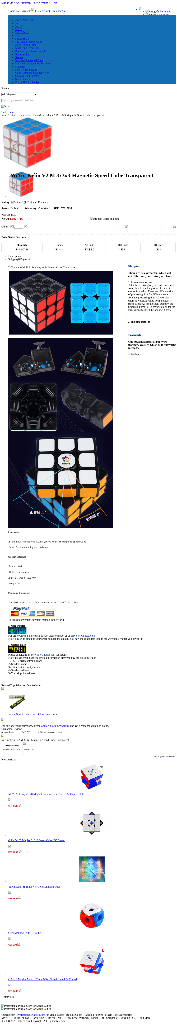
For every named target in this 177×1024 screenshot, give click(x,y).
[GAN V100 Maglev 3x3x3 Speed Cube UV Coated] (92, 835)
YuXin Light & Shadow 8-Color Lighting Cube (34, 886)
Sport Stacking (23, 79)
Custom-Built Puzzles (27, 75)
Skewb (19, 57)
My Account (41, 2)
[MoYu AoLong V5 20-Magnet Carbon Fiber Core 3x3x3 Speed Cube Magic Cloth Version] (92, 788)
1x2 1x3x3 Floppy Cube (28, 41)
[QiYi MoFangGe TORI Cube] (92, 927)
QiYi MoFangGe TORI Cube (24, 932)
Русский (164, 14)
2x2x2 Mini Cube (25, 19)
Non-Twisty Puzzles (26, 69)
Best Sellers (42, 10)
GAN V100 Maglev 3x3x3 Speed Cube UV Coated (36, 840)
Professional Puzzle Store (31, 1014)
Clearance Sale (58, 10)
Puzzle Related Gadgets (28, 82)
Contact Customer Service (55, 725)
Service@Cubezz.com (83, 635)
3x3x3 (18, 23)
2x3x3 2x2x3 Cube (25, 44)
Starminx (20, 66)
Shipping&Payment (19, 259)
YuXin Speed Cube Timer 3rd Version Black (32, 714)
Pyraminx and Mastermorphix (31, 51)
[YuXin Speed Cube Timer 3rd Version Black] (17, 708)
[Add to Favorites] (174, 227)
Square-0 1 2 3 (23, 54)
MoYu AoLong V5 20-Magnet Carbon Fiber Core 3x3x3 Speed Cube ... (47, 794)
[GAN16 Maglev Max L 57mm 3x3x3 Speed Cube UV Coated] (92, 974)
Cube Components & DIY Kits (32, 72)
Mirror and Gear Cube (27, 47)
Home (11, 10)
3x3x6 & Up (22, 32)
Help (54, 2)
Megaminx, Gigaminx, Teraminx (33, 63)
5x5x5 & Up (22, 38)
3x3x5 (18, 29)
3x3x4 (18, 26)
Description (14, 256)
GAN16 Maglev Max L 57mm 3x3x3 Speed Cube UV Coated (42, 979)
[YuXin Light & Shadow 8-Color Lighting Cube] (92, 881)
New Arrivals (23, 10)
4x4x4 (18, 35)
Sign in (5, 2)
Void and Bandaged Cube (29, 60)
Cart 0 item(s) (8, 112)
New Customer (21, 2)
